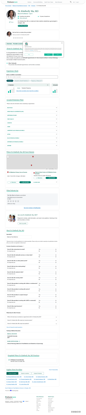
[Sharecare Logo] (13, 2)
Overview (9, 44)
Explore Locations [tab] (25, 373)
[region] (43, 49)
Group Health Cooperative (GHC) (15, 111)
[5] (22, 37)
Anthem (9, 145)
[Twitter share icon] (78, 412)
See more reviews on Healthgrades (32, 208)
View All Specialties (53, 369)
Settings (29, 54)
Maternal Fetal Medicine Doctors (20, 5)
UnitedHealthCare (12, 115)
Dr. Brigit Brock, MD (52, 379)
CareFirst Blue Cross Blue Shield (15, 130)
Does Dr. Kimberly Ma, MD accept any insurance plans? (19, 320)
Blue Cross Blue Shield (13, 138)
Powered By (7, 390)
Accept (57, 54)
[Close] (62, 43)
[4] (20, 37)
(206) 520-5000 (25, 182)
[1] (14, 37)
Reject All (48, 54)
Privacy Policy (31, 50)
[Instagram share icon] (74, 412)
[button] (23, 246)
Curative (9, 122)
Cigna (8, 126)
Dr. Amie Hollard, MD (28, 376)
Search (70, 2)
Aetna (8, 134)
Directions (13, 182)
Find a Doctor (8, 5)
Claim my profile (22, 223)
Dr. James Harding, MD (11, 384)
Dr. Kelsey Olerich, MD (11, 381)
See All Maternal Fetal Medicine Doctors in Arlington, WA (18, 388)
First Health (10, 119)
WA (29, 5)
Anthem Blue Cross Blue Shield (15, 141)
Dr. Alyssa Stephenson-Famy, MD (13, 376)
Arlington (33, 5)
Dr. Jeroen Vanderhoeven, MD (39, 381)
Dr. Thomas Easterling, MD (25, 379)
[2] (16, 37)
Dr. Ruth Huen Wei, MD (24, 381)
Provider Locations (18, 44)
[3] (18, 37)
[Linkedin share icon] (76, 412)
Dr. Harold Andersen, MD (39, 379)
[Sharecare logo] (19, 397)
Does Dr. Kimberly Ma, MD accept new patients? (18, 323)
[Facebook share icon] (72, 412)
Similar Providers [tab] (12, 373)
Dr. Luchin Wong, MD (24, 384)
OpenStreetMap (51, 168)
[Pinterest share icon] (80, 412)
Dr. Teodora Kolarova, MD (41, 376)
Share (12, 22)
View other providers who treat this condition (27, 91)
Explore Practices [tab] (38, 373)
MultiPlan (9, 107)
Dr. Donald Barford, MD (11, 379)
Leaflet (47, 168)
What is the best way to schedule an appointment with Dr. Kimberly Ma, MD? (24, 317)
